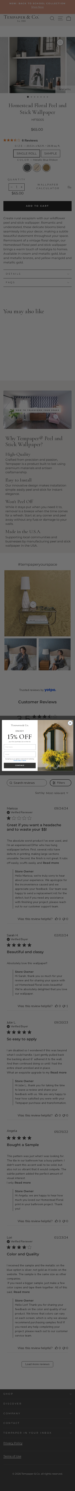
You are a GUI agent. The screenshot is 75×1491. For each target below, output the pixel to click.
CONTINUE (19, 765)
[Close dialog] (70, 723)
